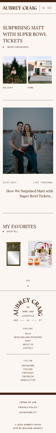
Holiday (8, 87)
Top (28, 280)
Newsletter (28, 380)
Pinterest (28, 373)
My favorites (19, 226)
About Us (28, 344)
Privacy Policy (28, 407)
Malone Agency (32, 428)
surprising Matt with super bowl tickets (25, 34)
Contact (28, 348)
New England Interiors (28, 337)
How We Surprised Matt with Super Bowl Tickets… (29, 193)
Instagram (28, 365)
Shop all (12, 231)
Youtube (28, 369)
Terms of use (28, 402)
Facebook (28, 376)
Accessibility (28, 412)
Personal (47, 182)
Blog (28, 333)
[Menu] (49, 8)
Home (31, 87)
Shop (28, 341)
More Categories (18, 47)
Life (36, 182)
